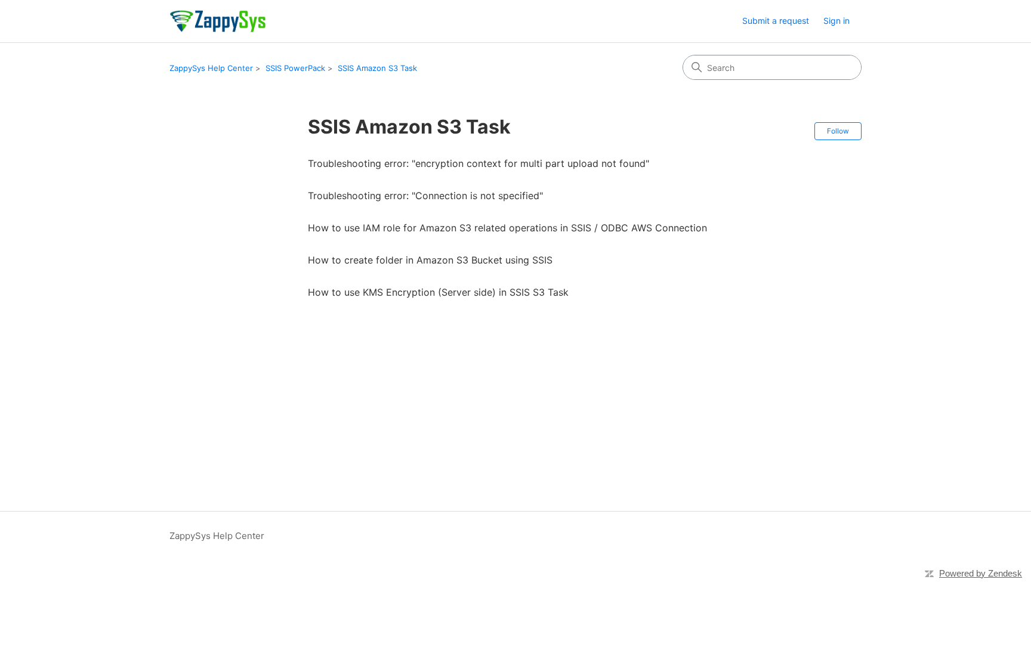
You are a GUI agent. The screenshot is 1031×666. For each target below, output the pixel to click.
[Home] (217, 21)
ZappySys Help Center (211, 68)
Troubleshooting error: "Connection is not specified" (425, 196)
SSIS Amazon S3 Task (377, 68)
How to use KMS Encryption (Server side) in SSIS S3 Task (438, 292)
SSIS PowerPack (295, 68)
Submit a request (775, 21)
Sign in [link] (836, 21)
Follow (838, 130)
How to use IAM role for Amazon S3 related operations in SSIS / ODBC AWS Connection (507, 228)
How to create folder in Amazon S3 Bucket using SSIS (430, 260)
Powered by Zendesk (980, 573)
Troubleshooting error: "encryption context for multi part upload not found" (478, 163)
